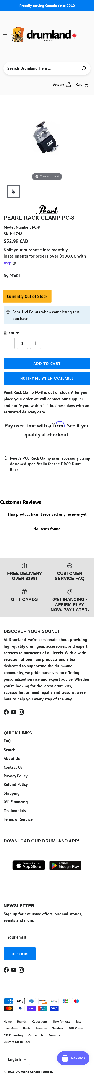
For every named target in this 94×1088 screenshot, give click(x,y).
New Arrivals (61, 1021)
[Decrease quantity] (9, 343)
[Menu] (5, 34)
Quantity (11, 332)
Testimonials (15, 810)
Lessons (41, 1028)
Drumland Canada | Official (34, 1072)
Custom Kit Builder (17, 1042)
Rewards (54, 1035)
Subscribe (20, 954)
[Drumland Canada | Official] (44, 34)
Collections (39, 1021)
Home (8, 1021)
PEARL (15, 275)
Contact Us (13, 767)
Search (10, 749)
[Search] (84, 68)
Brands (22, 1021)
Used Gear (11, 1028)
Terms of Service (18, 819)
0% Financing (16, 801)
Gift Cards (76, 1028)
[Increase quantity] (35, 343)
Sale (78, 1021)
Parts (26, 1028)
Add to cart (47, 363)
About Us (12, 758)
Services (57, 1028)
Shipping (12, 793)
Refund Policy (16, 784)
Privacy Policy (16, 776)
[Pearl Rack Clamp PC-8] (13, 191)
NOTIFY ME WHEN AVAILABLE (47, 378)
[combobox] (41, 68)
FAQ (7, 741)
